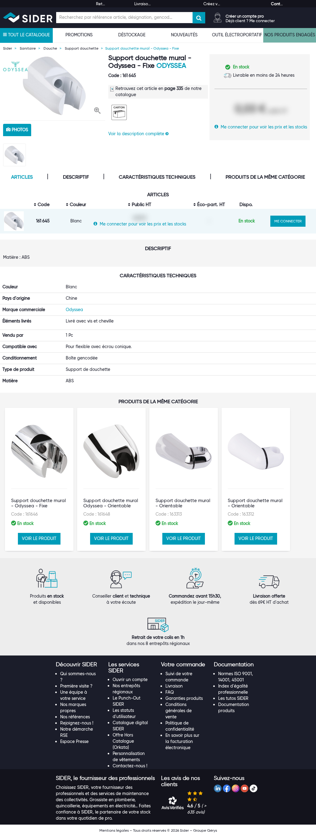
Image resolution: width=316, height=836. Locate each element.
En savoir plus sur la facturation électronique (182, 741)
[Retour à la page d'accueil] (27, 17)
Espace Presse (74, 741)
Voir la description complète (136, 133)
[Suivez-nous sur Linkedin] (218, 788)
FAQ (169, 692)
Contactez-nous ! (130, 766)
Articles (22, 177)
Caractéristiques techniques (157, 177)
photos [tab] (19, 129)
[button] (97, 111)
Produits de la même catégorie (265, 177)
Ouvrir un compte (130, 679)
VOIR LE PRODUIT (39, 538)
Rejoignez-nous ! (76, 723)
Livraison (174, 686)
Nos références (75, 717)
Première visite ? (76, 686)
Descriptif (76, 177)
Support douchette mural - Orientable (183, 503)
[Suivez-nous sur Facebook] (227, 788)
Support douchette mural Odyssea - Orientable (110, 503)
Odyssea (171, 65)
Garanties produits (184, 698)
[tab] (79, 665)
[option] (54, 85)
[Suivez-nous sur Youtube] (244, 788)
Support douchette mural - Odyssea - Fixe (38, 503)
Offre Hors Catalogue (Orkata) (123, 741)
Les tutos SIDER (233, 698)
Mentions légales (114, 830)
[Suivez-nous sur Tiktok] (253, 788)
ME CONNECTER (287, 221)
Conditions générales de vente (178, 711)
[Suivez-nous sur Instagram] (235, 788)
